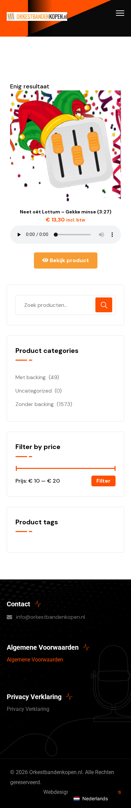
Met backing (30, 377)
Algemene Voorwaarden (35, 659)
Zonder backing (34, 404)
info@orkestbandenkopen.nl (50, 616)
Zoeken (103, 304)
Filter (103, 480)
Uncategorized (33, 390)
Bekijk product (68, 260)
